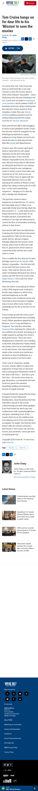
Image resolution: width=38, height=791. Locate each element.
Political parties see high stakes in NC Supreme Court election (26, 498)
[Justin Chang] (7, 466)
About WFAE (8, 720)
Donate (31, 3)
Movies (11, 448)
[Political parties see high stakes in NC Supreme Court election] (9, 499)
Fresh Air (9, 442)
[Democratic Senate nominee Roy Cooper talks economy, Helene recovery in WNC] (9, 547)
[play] (3, 788)
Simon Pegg (15, 323)
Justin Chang (20, 463)
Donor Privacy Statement (12, 738)
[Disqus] (19, 594)
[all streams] (35, 788)
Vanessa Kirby (8, 329)
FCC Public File (9, 743)
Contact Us (8, 734)
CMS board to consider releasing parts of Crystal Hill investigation (26, 530)
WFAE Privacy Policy (10, 747)
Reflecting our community (12, 724)
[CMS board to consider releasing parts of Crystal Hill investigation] (9, 531)
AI (15, 211)
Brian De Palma (21, 261)
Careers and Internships (12, 729)
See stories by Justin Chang (24, 477)
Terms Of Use (8, 752)
